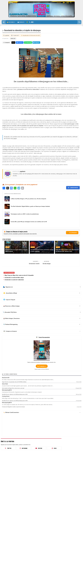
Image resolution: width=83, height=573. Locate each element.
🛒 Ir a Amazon (72, 232)
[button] (79, 22)
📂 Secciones (10, 22)
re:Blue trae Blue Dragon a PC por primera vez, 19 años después (28, 198)
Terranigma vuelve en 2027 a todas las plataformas (25, 214)
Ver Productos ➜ (41, 366)
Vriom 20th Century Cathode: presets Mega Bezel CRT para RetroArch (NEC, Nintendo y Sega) (67, 250)
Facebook (20, 42)
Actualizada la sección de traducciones (14, 279)
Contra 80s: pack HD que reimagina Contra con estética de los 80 (29, 221)
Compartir (7, 42)
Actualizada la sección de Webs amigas (14, 277)
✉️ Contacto (21, 22)
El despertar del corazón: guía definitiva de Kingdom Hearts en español (16, 250)
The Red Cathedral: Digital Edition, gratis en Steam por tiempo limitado (30, 206)
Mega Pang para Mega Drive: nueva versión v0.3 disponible (19, 275)
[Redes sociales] (27, 22)
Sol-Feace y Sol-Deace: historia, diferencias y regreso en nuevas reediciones (41, 250)
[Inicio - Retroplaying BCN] (4, 22)
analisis (13, 38)
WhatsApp (28, 42)
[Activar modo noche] (31, 22)
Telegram (37, 42)
